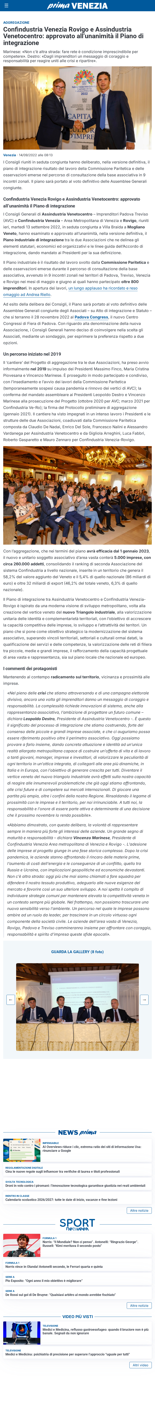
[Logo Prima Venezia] (77, 6)
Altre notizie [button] (139, 1210)
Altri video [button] (140, 1365)
